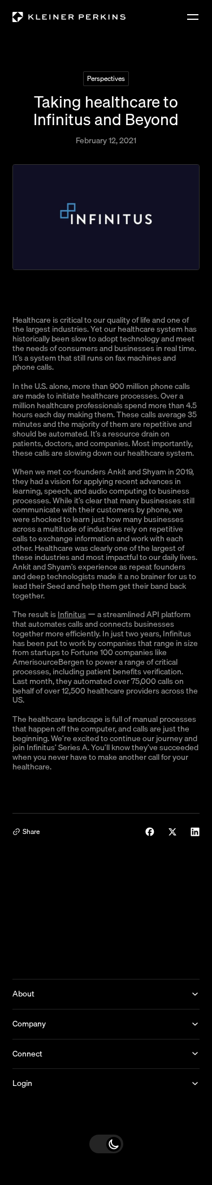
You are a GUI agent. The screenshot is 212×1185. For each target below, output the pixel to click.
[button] (106, 1144)
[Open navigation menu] (193, 17)
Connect (27, 1053)
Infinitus (72, 614)
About (23, 993)
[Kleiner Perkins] (69, 17)
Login (22, 1083)
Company (29, 1023)
